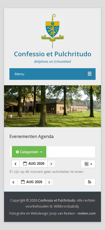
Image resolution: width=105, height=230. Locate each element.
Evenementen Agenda (31, 136)
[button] (89, 182)
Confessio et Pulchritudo (52, 53)
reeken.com (87, 213)
